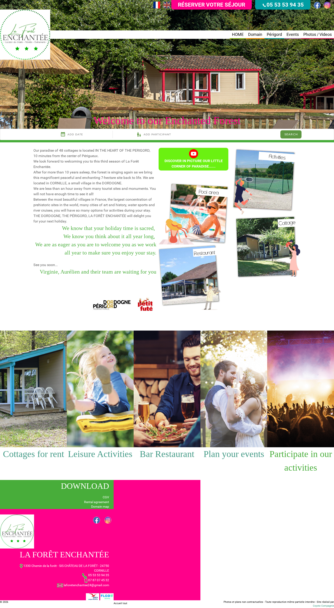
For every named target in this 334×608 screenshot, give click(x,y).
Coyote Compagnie (323, 605)
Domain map (100, 506)
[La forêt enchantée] (25, 34)
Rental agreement (96, 502)
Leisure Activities (100, 454)
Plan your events (234, 454)
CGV (106, 497)
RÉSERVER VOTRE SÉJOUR (211, 5)
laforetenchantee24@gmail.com (86, 585)
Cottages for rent (33, 454)
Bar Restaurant (167, 454)
